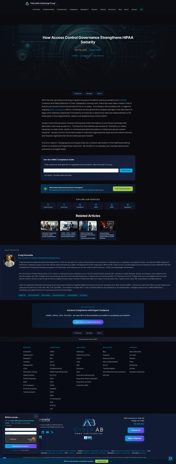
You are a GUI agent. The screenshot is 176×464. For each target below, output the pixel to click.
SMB (77, 365)
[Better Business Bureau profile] (88, 439)
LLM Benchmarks (48, 9)
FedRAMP (53, 389)
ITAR (51, 409)
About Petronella (135, 352)
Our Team (132, 355)
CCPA (51, 382)
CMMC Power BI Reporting (58, 372)
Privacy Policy (25, 450)
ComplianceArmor (56, 368)
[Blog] (53, 432)
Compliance (74, 9)
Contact (134, 9)
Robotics (94, 9)
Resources (112, 9)
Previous (78, 93)
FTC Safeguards (55, 399)
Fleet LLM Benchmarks (110, 362)
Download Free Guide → (21, 446)
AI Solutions (27, 352)
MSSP (25, 382)
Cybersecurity (62, 9)
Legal (78, 362)
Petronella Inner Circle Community (114, 372)
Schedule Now (101, 461)
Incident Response (29, 378)
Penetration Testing (30, 372)
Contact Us (135, 430)
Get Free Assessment (122, 189)
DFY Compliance (28, 385)
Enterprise (80, 368)
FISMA (52, 395)
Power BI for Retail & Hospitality (86, 378)
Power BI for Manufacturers (85, 375)
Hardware (26, 362)
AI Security (73, 451)
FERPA (52, 392)
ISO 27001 (53, 375)
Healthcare (80, 352)
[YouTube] (48, 432)
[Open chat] (170, 458)
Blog (120, 9)
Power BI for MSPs (82, 385)
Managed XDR (28, 365)
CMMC (52, 352)
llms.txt (105, 365)
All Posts (89, 93)
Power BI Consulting (30, 389)
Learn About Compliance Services (88, 322)
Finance (79, 358)
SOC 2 (52, 362)
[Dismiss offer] (36, 416)
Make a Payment (134, 438)
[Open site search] (142, 9)
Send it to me (126, 170)
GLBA (51, 402)
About (126, 9)
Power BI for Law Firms (83, 382)
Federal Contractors (83, 355)
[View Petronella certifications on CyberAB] (88, 434)
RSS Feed (106, 375)
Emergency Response (136, 372)
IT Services (71, 453)
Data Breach (98, 55)
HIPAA (75, 55)
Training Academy (29, 392)
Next (99, 93)
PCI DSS (52, 365)
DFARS (52, 385)
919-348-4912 (139, 424)
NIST (51, 358)
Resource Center (109, 358)
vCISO (25, 368)
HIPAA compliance (57, 109)
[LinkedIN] (43, 432)
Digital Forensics (28, 375)
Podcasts (106, 355)
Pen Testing (48, 451)
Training (103, 9)
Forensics (55, 451)
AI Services (36, 9)
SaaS (78, 372)
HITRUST (53, 405)
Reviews (132, 358)
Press (131, 362)
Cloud (101, 451)
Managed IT (84, 9)
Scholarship (133, 365)
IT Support (126, 451)
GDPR (52, 378)
